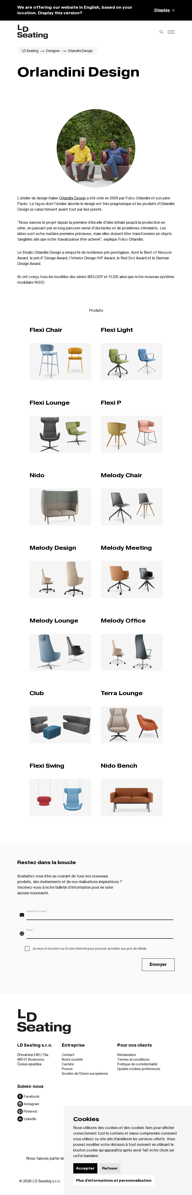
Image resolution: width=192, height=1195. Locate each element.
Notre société (72, 1059)
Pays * (30, 929)
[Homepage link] (32, 31)
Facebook (31, 1096)
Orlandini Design (72, 197)
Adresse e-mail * (37, 911)
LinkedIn (30, 1119)
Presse (67, 1069)
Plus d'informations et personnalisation (113, 1180)
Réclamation (126, 1054)
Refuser (110, 1168)
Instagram (31, 1104)
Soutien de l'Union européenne (85, 1073)
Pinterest (30, 1111)
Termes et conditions (133, 1059)
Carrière (68, 1064)
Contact (68, 1054)
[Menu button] (171, 32)
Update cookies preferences (138, 1069)
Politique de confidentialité (137, 1064)
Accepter (85, 1168)
